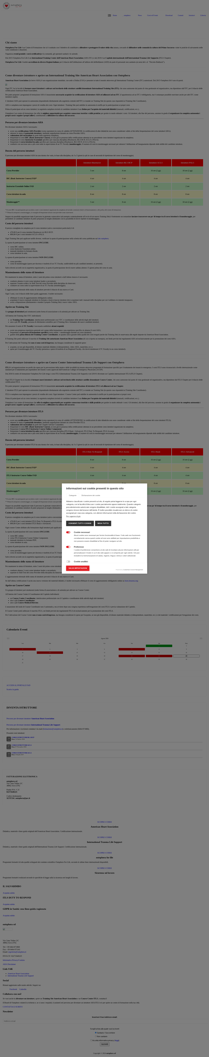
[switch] (67, 532)
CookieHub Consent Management (133, 569)
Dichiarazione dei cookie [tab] (91, 495)
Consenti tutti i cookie (80, 523)
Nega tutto (103, 523)
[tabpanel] (104, 551)
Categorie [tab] (72, 495)
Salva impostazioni (78, 568)
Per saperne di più (73, 516)
